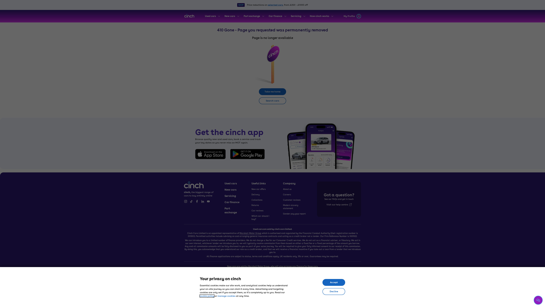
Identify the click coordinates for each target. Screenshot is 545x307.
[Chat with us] (538, 300)
